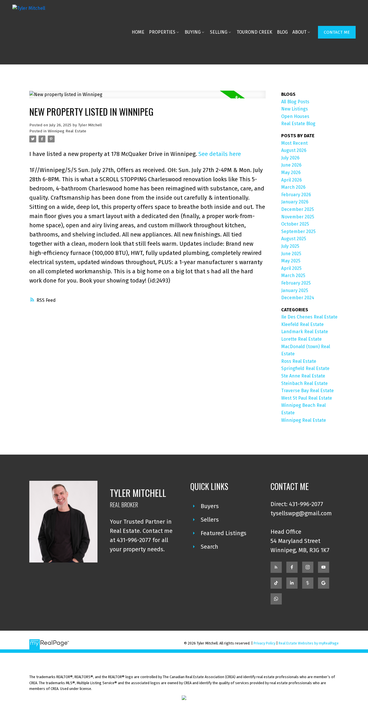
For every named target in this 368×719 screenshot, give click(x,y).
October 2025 (295, 224)
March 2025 (293, 275)
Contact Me (337, 32)
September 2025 (298, 231)
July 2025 (290, 246)
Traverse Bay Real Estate (307, 390)
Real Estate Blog (298, 123)
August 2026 (293, 150)
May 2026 (291, 172)
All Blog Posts (295, 101)
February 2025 (296, 283)
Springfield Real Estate (305, 368)
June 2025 (291, 253)
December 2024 (297, 297)
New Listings (294, 109)
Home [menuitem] (138, 32)
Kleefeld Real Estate (302, 324)
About (299, 32)
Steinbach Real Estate (304, 383)
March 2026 (293, 187)
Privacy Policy (264, 643)
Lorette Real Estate (301, 339)
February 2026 (296, 194)
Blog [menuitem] (282, 32)
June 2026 (291, 165)
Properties (162, 32)
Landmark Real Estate (304, 331)
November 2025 (297, 217)
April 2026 (291, 180)
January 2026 (294, 202)
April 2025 (291, 268)
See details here (219, 153)
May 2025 (290, 261)
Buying (193, 32)
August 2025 (293, 238)
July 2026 (290, 158)
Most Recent (294, 143)
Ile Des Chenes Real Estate (309, 317)
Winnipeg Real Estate (67, 131)
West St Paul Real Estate (306, 398)
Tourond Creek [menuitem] (254, 32)
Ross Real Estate (298, 361)
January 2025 (294, 290)
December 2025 (297, 209)
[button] (337, 32)
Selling (218, 32)
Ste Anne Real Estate (303, 376)
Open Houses (295, 116)
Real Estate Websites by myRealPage (309, 643)
